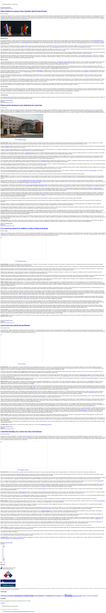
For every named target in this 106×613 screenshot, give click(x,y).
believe (89, 56)
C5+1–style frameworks (96, 188)
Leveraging (2, 507)
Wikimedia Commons (22, 139)
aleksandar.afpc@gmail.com (46, 424)
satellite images (66, 375)
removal (101, 42)
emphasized (97, 518)
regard (11, 149)
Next (4, 559)
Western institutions (28, 71)
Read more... (2, 101)
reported (60, 485)
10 (3, 557)
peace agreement (55, 47)
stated (72, 157)
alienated (20, 89)
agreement (24, 491)
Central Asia (28, 595)
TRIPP (75, 45)
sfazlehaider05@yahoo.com (18, 538)
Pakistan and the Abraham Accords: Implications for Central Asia (21, 105)
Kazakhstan (50, 595)
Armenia (11, 595)
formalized (44, 160)
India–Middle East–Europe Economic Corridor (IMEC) (31, 180)
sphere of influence (55, 67)
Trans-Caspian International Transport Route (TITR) (37, 184)
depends (15, 515)
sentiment (7, 146)
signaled (8, 163)
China (36, 595)
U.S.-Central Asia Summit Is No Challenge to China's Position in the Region (24, 228)
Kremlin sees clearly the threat (64, 61)
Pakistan (63, 595)
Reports (95, 378)
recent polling (8, 83)
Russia (69, 595)
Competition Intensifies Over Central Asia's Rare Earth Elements (21, 431)
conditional (18, 111)
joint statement (90, 381)
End (4, 560)
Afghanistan (4, 595)
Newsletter (2, 602)
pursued (22, 45)
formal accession (93, 170)
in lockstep (86, 70)
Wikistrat (30, 537)
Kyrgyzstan (57, 595)
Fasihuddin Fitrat (23, 371)
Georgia (66, 53)
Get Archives (23, 363)
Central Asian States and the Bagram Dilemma (15, 325)
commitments (43, 194)
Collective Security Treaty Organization (30, 41)
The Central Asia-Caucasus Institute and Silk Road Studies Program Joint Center (18, 611)
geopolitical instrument (45, 510)
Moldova (70, 53)
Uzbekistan (95, 595)
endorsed (73, 403)
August (30, 386)
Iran (45, 595)
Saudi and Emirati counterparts (94, 111)
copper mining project (92, 392)
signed (25, 294)
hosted (29, 436)
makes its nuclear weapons (85, 374)
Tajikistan (84, 595)
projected (18, 474)
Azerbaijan (18, 595)
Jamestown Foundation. (5, 538)
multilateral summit (29, 152)
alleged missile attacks (82, 410)
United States (90, 595)
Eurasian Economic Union (97, 40)
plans (81, 484)
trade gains (65, 185)
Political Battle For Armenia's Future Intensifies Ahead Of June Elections (23, 11)
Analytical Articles (9, 100)
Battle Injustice (40, 70)
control (79, 507)
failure (26, 42)
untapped (99, 480)
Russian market (31, 67)
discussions (82, 47)
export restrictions (36, 477)
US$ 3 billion (33, 388)
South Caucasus (77, 595)
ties (33, 89)
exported (43, 488)
